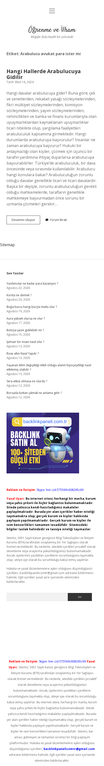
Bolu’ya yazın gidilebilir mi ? (25, 330)
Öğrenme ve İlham (52, 30)
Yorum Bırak (58, 220)
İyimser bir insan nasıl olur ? (25, 342)
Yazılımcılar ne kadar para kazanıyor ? (32, 283)
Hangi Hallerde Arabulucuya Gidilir (44, 74)
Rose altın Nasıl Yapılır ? (23, 353)
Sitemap (7, 244)
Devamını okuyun (26, 221)
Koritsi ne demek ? (19, 295)
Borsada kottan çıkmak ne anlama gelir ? (34, 393)
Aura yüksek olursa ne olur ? (26, 318)
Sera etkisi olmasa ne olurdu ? (27, 381)
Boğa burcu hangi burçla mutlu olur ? (32, 307)
